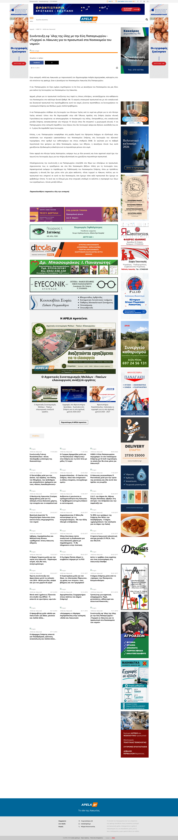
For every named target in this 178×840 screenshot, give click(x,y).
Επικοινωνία (34, 1)
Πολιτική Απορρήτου (96, 838)
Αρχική (32, 29)
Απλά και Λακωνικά (49, 29)
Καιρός (60, 826)
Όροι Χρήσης (85, 838)
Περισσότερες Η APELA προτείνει (73, 422)
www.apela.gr (75, 838)
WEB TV (38, 29)
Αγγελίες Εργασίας (42, 20)
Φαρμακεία (62, 821)
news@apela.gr (86, 824)
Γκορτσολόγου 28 (87, 821)
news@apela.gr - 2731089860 (48, 1)
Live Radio (62, 824)
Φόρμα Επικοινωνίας (88, 826)
